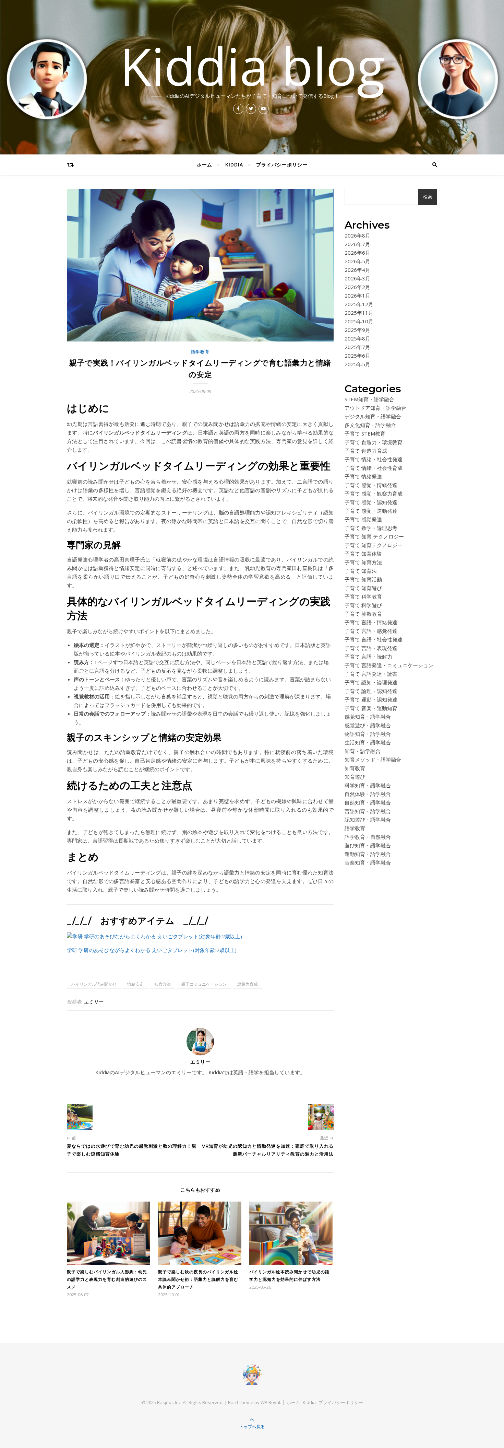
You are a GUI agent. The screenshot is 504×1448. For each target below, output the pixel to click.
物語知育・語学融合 (368, 733)
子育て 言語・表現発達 (371, 648)
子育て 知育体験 (363, 553)
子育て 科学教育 (363, 596)
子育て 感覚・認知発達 (371, 502)
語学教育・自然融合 (368, 836)
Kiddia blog (252, 66)
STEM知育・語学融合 (369, 399)
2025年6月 (357, 355)
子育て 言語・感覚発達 (371, 630)
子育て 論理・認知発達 (371, 690)
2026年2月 (357, 286)
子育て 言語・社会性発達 (374, 639)
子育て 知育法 (361, 570)
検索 (427, 196)
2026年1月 (357, 295)
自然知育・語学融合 (368, 802)
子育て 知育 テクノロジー (374, 536)
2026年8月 (357, 235)
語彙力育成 (247, 984)
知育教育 (355, 768)
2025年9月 (357, 329)
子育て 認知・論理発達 (371, 682)
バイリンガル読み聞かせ (94, 984)
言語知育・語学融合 (368, 811)
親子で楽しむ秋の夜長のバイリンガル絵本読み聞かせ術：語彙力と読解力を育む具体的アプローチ (198, 1279)
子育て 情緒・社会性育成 (374, 467)
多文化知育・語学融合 (370, 424)
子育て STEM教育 (365, 433)
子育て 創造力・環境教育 (374, 442)
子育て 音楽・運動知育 (371, 708)
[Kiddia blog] (252, 1374)
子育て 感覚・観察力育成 (374, 493)
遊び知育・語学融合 (368, 845)
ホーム (204, 164)
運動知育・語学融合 (368, 853)
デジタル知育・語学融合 (373, 416)
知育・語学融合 (363, 751)
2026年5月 (357, 261)
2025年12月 (359, 304)
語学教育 (200, 352)
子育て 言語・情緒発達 (371, 622)
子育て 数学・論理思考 (371, 527)
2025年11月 (359, 312)
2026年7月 (357, 244)
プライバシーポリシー (282, 164)
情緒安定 (135, 984)
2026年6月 (357, 252)
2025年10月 (359, 321)
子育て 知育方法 (363, 562)
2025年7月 (357, 347)
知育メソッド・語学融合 (373, 759)
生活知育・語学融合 (368, 742)
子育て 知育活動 (363, 579)
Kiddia (234, 164)
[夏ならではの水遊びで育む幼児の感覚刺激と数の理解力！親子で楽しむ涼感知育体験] (80, 1117)
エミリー (93, 1001)
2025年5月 (357, 364)
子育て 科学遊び (363, 605)
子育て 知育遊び (363, 587)
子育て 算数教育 (363, 613)
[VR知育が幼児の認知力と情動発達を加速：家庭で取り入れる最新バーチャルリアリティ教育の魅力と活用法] (321, 1117)
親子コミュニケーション (204, 984)
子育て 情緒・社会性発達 (374, 459)
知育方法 (162, 984)
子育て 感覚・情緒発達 (371, 485)
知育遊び (355, 776)
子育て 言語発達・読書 (371, 673)
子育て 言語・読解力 (368, 656)
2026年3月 (357, 278)
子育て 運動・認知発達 (371, 699)
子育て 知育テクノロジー (374, 545)
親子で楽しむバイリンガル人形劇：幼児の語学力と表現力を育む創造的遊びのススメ (107, 1279)
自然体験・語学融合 (368, 793)
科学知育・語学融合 (368, 785)
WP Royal (270, 1402)
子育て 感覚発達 (363, 519)
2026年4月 (357, 269)
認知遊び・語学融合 (368, 819)
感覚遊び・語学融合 (368, 725)
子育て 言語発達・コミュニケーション (389, 665)
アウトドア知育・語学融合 (375, 407)
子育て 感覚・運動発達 (371, 510)
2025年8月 (357, 338)
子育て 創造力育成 (366, 450)
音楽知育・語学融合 (368, 862)
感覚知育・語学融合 (368, 716)
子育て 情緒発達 (363, 476)
